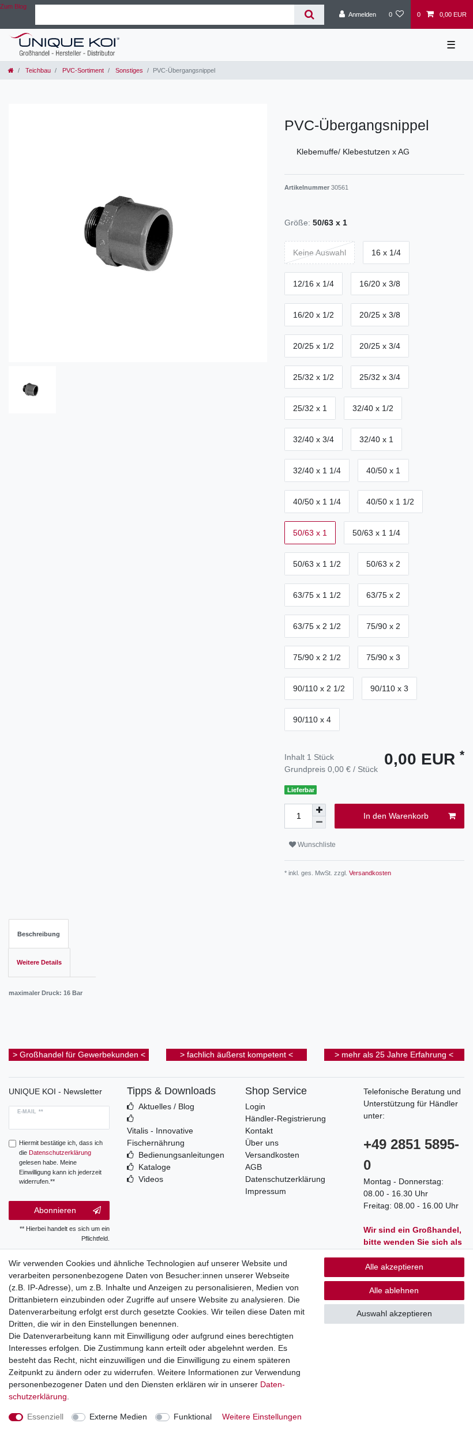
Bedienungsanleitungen (181, 1154)
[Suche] (309, 15)
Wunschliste (316, 845)
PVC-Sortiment (82, 70)
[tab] (39, 933)
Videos (150, 1179)
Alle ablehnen (394, 1290)
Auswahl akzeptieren (394, 1313)
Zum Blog (13, 6)
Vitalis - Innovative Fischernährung (160, 1136)
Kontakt (259, 1130)
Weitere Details (39, 962)
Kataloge (154, 1167)
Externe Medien (118, 1416)
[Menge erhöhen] (319, 810)
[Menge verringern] (319, 822)
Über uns (262, 1142)
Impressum (265, 1191)
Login (255, 1106)
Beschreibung (38, 934)
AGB (253, 1167)
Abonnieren (55, 1210)
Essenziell (45, 1416)
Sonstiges (128, 70)
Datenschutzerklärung (285, 1179)
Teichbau (37, 70)
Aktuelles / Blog (166, 1106)
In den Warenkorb (396, 815)
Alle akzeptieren (394, 1266)
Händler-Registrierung (285, 1118)
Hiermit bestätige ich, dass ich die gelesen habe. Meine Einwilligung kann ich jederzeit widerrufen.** (61, 1162)
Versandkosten (369, 872)
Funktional (193, 1416)
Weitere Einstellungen (262, 1416)
